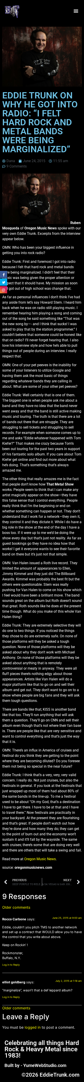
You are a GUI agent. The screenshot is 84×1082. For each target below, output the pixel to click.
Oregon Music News (40, 859)
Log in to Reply (11, 964)
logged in (33, 1027)
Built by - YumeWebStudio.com (35, 1065)
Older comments (16, 907)
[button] (76, 11)
